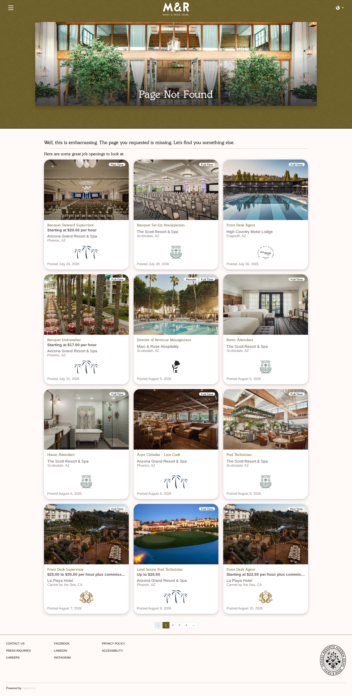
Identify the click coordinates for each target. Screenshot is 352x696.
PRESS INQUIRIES (18, 650)
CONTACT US (15, 643)
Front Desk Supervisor (65, 569)
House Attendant (61, 455)
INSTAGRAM (62, 657)
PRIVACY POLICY (113, 643)
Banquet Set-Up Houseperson (161, 225)
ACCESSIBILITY (112, 650)
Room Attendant (240, 340)
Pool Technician (239, 455)
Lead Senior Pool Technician (160, 569)
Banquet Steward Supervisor (70, 225)
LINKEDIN (60, 650)
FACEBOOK (61, 643)
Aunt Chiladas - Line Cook (158, 455)
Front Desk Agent (241, 225)
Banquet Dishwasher (64, 340)
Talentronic (29, 688)
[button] (340, 8)
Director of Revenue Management (164, 340)
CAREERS (13, 657)
